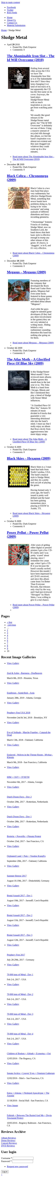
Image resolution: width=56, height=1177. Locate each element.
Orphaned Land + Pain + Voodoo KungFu (26, 856)
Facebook (11, 7)
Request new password (17, 1166)
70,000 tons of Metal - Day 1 (20, 974)
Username (6, 1158)
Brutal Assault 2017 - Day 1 (19, 895)
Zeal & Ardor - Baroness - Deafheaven (24, 673)
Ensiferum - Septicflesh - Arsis (20, 693)
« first (9, 622)
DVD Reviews (8, 1145)
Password (6, 1161)
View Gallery (13, 663)
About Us (11, 20)
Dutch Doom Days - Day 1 (19, 816)
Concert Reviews (9, 1143)
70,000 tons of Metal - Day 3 (20, 1014)
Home (9, 17)
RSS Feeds (12, 12)
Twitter (10, 10)
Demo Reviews (8, 1140)
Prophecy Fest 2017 (16, 955)
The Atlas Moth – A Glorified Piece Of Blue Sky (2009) (28, 361)
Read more (33, 157)
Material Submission (16, 25)
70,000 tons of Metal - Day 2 (20, 994)
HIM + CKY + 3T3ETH (18, 777)
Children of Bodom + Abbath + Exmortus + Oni (29, 1053)
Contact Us (12, 22)
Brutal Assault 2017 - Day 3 (19, 935)
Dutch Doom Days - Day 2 (19, 797)
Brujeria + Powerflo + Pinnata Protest (24, 836)
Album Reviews (8, 1138)
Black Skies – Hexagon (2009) (28, 458)
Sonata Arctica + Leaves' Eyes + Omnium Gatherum (31, 1073)
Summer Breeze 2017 (17, 876)
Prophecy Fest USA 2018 (18, 712)
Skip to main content (10, 2)
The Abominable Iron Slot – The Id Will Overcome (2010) (30, 58)
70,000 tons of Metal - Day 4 (20, 1034)
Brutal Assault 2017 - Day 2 (19, 915)
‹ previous (11, 625)
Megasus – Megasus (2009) (26, 272)
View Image (12, 1105)
